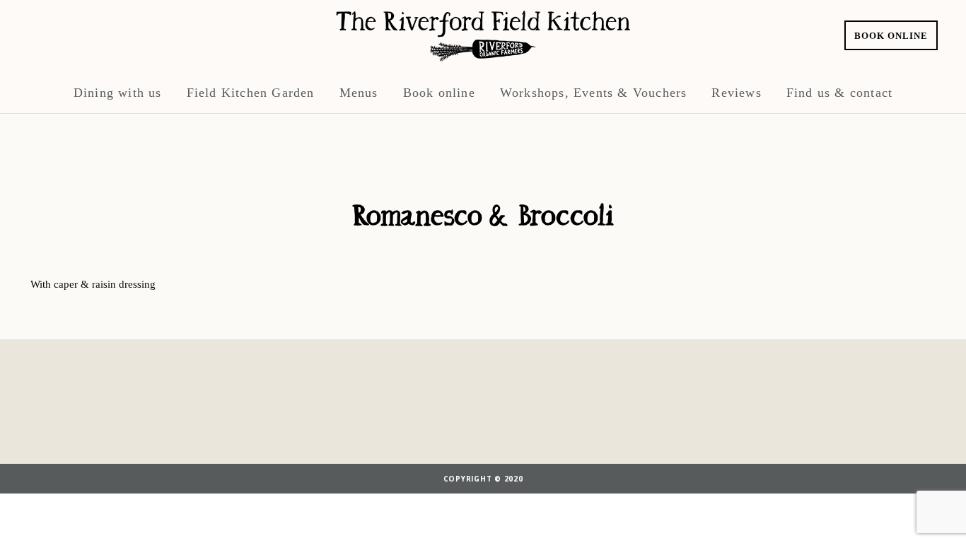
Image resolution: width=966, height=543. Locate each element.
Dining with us (118, 93)
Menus (358, 93)
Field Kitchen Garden (251, 93)
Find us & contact (839, 93)
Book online (891, 35)
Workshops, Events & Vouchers (593, 93)
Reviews (736, 93)
